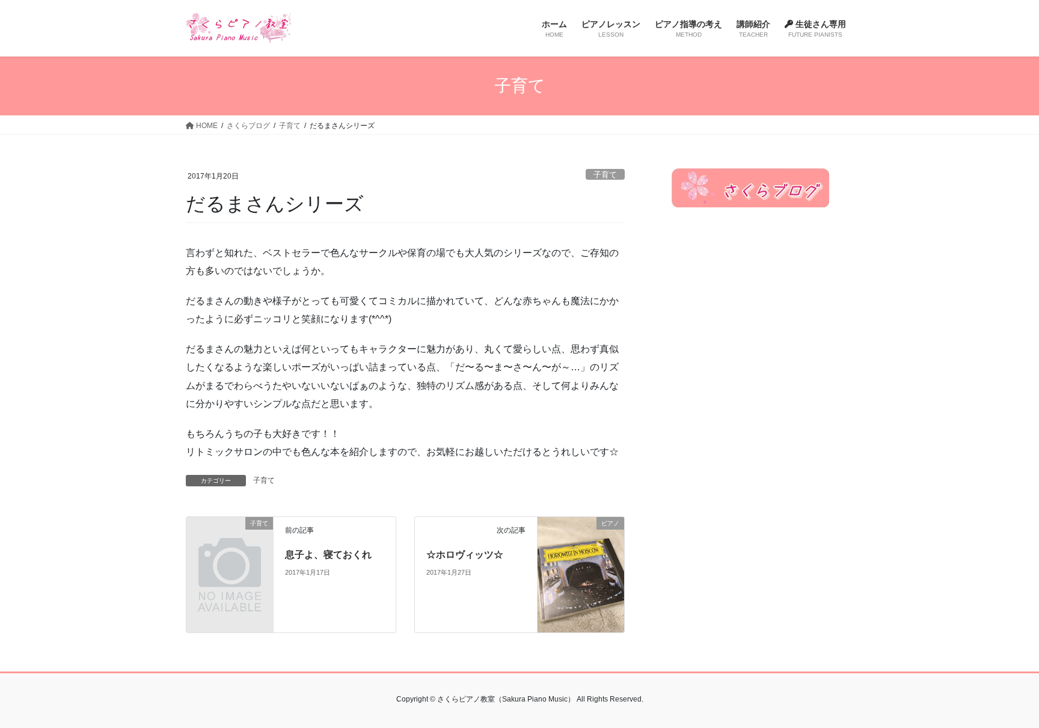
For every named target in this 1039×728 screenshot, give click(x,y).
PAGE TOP (1004, 695)
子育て (605, 174)
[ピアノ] (581, 574)
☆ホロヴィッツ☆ (464, 554)
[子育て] (229, 542)
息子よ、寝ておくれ (328, 554)
